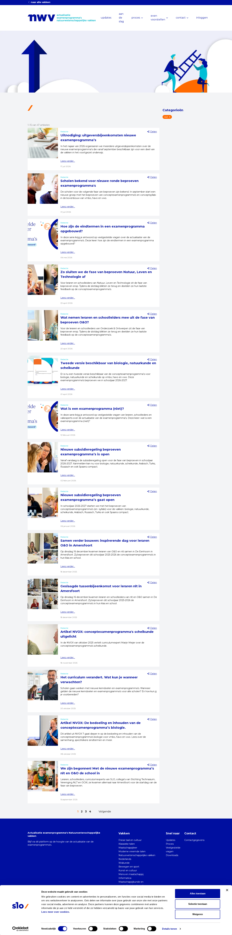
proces (135, 17)
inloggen (202, 17)
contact (181, 17)
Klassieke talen (127, 843)
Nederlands (125, 859)
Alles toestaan (197, 893)
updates (106, 17)
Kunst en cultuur (128, 870)
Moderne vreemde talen (132, 851)
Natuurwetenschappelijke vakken (137, 855)
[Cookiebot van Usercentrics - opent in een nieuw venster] (20, 928)
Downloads (172, 855)
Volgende (105, 811)
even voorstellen (158, 17)
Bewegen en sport (129, 866)
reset (166, 117)
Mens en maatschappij (131, 874)
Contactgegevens (194, 840)
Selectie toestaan (197, 904)
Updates (170, 840)
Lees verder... (67, 161)
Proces (170, 843)
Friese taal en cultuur (130, 840)
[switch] (92, 928)
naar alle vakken (40, 2)
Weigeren (197, 914)
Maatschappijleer (128, 847)
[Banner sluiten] (227, 890)
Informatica (125, 878)
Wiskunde (124, 862)
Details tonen (169, 928)
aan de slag (121, 17)
